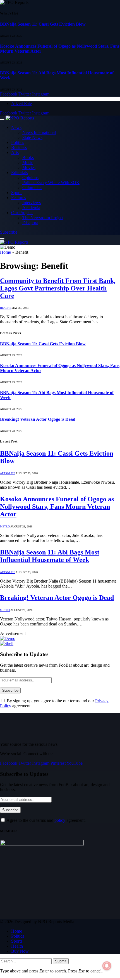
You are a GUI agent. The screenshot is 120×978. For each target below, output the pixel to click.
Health (5, 307)
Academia (31, 207)
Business (19, 147)
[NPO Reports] (20, 118)
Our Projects (22, 212)
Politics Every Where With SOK (51, 182)
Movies (28, 167)
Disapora (30, 222)
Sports (16, 192)
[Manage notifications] (106, 965)
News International (39, 132)
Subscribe (8, 232)
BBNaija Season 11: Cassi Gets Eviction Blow (43, 24)
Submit (60, 961)
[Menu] (2, 119)
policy (59, 820)
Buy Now (20, 951)
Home (5, 252)
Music (27, 162)
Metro (5, 526)
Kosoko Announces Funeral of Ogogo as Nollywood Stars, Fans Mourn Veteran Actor (57, 506)
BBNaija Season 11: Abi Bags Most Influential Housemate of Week (49, 556)
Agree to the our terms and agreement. (46, 820)
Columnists (32, 187)
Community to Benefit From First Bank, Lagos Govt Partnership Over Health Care (58, 288)
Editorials (19, 172)
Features (18, 197)
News (16, 127)
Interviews (31, 202)
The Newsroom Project (42, 217)
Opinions (30, 177)
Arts (15, 152)
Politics (17, 142)
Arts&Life (7, 473)
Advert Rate (21, 103)
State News (32, 137)
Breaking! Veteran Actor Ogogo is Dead (37, 419)
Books (28, 157)
